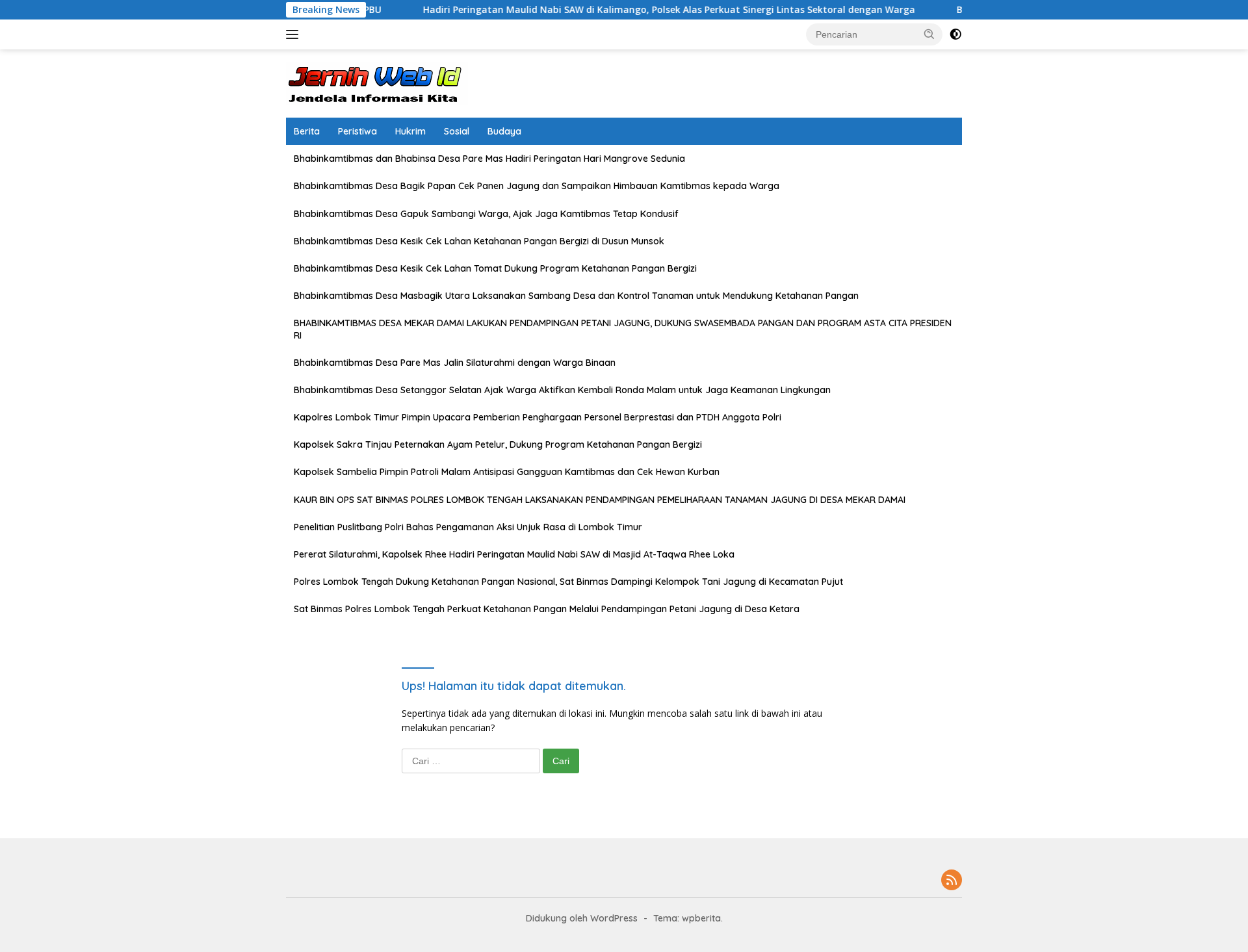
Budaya (504, 131)
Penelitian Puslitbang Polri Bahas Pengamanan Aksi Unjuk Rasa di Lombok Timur (468, 527)
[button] (929, 33)
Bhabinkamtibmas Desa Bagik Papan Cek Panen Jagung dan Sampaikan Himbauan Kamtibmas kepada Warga (536, 186)
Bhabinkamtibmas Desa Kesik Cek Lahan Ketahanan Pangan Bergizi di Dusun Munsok (479, 241)
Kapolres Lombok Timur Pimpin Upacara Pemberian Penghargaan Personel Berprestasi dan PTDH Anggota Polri (537, 417)
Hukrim (410, 131)
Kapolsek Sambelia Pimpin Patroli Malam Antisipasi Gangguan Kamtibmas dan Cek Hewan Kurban (507, 472)
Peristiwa (357, 131)
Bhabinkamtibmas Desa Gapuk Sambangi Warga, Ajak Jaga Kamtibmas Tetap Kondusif (486, 214)
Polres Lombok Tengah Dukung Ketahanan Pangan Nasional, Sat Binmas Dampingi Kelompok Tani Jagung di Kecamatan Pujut (568, 581)
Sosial (456, 131)
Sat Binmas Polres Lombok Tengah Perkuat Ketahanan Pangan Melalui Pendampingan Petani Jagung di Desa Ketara (547, 609)
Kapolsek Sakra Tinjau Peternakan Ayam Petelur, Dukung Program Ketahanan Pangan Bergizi (498, 444)
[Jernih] (377, 82)
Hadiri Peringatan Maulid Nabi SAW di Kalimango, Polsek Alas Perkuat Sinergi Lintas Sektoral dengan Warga (638, 10)
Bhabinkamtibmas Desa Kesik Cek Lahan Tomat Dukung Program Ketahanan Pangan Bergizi (495, 268)
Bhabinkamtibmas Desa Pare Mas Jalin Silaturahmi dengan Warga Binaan (455, 362)
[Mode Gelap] (955, 34)
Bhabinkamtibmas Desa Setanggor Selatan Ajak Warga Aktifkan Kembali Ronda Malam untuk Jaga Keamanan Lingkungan (562, 390)
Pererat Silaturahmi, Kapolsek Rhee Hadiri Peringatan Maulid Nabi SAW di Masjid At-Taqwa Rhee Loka (514, 554)
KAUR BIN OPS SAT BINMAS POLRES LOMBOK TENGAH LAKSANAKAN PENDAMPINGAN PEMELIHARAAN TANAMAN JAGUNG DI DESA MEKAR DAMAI (599, 500)
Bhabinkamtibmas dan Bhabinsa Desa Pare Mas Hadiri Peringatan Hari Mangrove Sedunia (489, 158)
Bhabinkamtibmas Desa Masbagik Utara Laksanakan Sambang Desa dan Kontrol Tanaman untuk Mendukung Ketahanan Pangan (576, 296)
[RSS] (951, 880)
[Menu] (295, 34)
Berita (307, 131)
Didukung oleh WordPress (582, 918)
